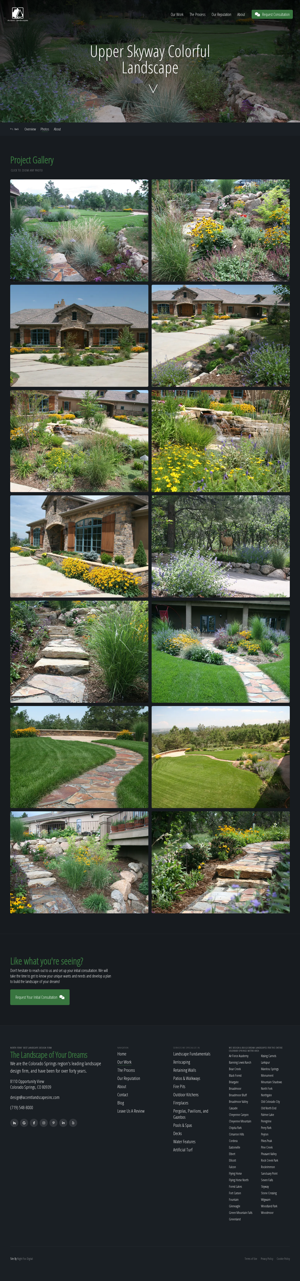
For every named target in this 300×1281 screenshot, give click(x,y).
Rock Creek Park (269, 1160)
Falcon (232, 1167)
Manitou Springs (270, 1069)
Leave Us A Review (130, 1111)
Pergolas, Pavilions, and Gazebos (190, 1114)
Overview (30, 129)
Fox (24, 1259)
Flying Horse (235, 1173)
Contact (122, 1094)
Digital (30, 1259)
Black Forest (235, 1075)
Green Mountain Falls (240, 1212)
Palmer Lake (267, 1114)
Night (19, 1259)
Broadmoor (235, 1088)
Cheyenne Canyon (239, 1114)
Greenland (235, 1219)
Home (121, 1054)
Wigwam (265, 1199)
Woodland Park (269, 1206)
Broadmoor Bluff (238, 1095)
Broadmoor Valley (238, 1101)
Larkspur (265, 1062)
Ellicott (232, 1160)
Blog (120, 1103)
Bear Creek (235, 1069)
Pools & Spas (182, 1125)
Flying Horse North (239, 1180)
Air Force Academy (238, 1056)
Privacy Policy (267, 1259)
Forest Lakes (235, 1186)
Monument (267, 1075)
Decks (177, 1133)
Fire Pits (179, 1086)
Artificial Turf (182, 1149)
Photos (45, 129)
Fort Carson (235, 1193)
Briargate (234, 1082)
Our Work (177, 14)
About (241, 14)
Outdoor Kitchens (186, 1094)
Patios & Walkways (186, 1078)
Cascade (233, 1108)
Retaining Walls (184, 1070)
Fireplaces (180, 1103)
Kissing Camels (268, 1056)
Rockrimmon (268, 1167)
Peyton (264, 1134)
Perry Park (266, 1127)
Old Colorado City (270, 1101)
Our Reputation (221, 14)
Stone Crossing (269, 1193)
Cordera (233, 1141)
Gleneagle (234, 1206)
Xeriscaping (181, 1062)
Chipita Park (235, 1127)
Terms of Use (251, 1259)
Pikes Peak (266, 1141)
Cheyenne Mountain (240, 1121)
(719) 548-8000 (21, 1107)
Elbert (232, 1154)
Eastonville (234, 1147)
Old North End (268, 1108)
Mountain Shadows (271, 1082)
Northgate (266, 1095)
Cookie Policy (283, 1259)
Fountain (234, 1199)
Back (16, 129)
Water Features (184, 1141)
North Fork (266, 1088)
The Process (198, 14)
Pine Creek (267, 1147)
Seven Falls (267, 1180)
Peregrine (266, 1121)
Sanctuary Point (269, 1173)
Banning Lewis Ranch (240, 1062)
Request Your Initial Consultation (36, 997)
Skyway (265, 1186)
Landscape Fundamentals (191, 1054)
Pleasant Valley (269, 1154)
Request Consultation (276, 14)
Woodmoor (267, 1212)
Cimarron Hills (236, 1134)
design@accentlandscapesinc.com (34, 1097)
